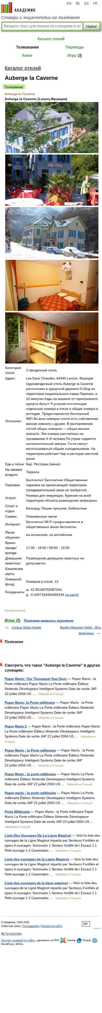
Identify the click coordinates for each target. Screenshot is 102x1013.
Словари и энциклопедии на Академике (40, 17)
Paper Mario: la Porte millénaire (30, 702)
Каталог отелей (51, 39)
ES (86, 3)
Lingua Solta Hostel (26, 627)
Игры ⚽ (74, 55)
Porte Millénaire (17, 812)
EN (69, 3)
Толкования (27, 47)
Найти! (91, 26)
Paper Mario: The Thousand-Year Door (36, 679)
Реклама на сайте (51, 926)
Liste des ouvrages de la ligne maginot (36, 883)
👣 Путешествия (11, 933)
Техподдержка (30, 926)
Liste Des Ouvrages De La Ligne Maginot (38, 835)
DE (78, 3)
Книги (27, 55)
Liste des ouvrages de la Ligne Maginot (37, 859)
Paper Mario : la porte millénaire (30, 774)
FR (95, 3)
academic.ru (18, 7)
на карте (72, 594)
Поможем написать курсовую (49, 620)
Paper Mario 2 (16, 726)
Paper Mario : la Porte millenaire (30, 750)
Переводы (74, 47)
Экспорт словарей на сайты (18, 940)
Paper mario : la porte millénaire (30, 793)
